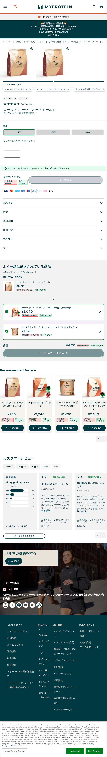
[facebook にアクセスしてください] (12, 605)
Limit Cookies (94, 751)
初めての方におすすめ (44, 695)
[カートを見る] (101, 6)
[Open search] (16, 6)
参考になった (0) (84, 521)
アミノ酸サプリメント (44, 672)
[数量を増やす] (17, 154)
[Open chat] (39, 605)
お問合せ (11, 638)
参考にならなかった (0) (63, 521)
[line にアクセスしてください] (19, 605)
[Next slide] (106, 409)
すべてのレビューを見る (16, 526)
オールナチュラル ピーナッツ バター (67, 404)
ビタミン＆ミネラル (44, 683)
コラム (41, 652)
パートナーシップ (63, 674)
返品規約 (11, 651)
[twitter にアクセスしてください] (32, 605)
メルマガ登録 (14, 561)
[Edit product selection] (100, 312)
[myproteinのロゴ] (55, 6)
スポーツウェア (44, 643)
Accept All (75, 751)
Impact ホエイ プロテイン (40, 404)
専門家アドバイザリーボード (65, 689)
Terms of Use (16, 746)
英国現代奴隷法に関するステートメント (65, 651)
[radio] (19, 132)
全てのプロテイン (44, 661)
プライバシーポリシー (65, 660)
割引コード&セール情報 (89, 633)
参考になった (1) (48, 521)
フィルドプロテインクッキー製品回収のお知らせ (20, 685)
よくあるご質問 (15, 645)
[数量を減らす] (7, 154)
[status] (12, 154)
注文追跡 (11, 665)
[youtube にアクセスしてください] (25, 605)
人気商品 (42, 634)
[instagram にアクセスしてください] (5, 605)
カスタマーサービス (17, 631)
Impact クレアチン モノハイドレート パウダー (94, 405)
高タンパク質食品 (70, 42)
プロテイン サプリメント (27, 42)
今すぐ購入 (15, 428)
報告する (45, 526)
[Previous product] (98, 439)
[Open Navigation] (5, 6)
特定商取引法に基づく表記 (65, 700)
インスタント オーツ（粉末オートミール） (12, 404)
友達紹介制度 (89, 644)
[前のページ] (97, 535)
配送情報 (11, 658)
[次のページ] (103, 535)
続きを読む (46, 510)
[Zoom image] (31, 48)
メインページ (8, 42)
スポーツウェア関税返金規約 (20, 673)
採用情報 (58, 680)
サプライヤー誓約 (63, 709)
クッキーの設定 (11, 582)
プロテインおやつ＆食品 (50, 42)
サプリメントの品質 (64, 642)
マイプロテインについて (65, 633)
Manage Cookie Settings (14, 751)
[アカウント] (94, 7)
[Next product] (104, 439)
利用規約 (58, 667)
